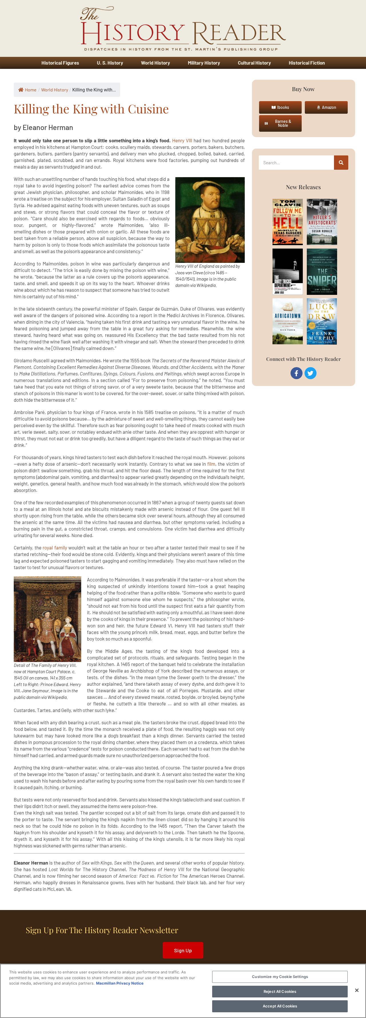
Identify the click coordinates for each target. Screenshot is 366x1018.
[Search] (341, 162)
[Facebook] (297, 373)
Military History (204, 62)
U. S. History (110, 62)
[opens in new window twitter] (311, 373)
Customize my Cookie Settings (280, 976)
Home (31, 89)
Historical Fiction (307, 62)
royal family (55, 547)
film (211, 464)
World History (155, 62)
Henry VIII (182, 140)
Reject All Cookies (280, 991)
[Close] (357, 990)
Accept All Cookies (280, 1006)
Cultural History (254, 62)
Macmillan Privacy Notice (120, 983)
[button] (280, 107)
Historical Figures (60, 62)
